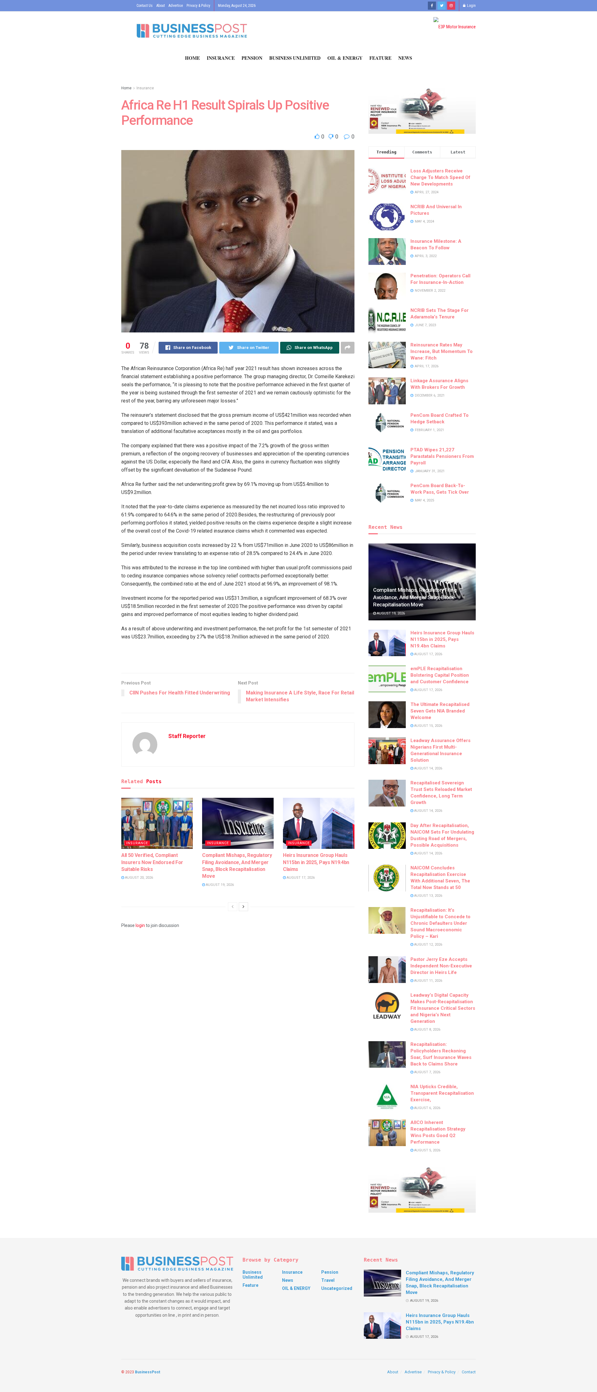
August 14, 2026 (427, 768)
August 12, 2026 (427, 945)
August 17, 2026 (300, 878)
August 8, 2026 (426, 1030)
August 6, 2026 (426, 1108)
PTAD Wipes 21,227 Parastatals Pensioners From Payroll (442, 456)
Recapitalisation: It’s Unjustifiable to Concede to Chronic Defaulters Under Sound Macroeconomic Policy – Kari (440, 923)
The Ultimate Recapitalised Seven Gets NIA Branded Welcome (440, 711)
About (160, 5)
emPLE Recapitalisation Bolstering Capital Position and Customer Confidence (439, 675)
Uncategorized (336, 1288)
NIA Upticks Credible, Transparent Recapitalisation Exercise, (442, 1093)
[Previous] (232, 906)
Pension (252, 57)
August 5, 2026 (426, 1150)
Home (192, 57)
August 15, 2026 (427, 726)
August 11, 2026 (427, 981)
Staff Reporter (187, 736)
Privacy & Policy (198, 5)
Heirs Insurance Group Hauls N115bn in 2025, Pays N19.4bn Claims (316, 862)
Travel (328, 1280)
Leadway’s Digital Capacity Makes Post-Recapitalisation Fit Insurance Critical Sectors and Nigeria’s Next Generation (442, 1008)
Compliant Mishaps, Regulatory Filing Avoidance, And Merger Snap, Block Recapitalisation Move (415, 597)
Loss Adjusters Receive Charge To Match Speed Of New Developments (440, 177)
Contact (469, 1372)
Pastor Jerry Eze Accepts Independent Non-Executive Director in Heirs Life (441, 966)
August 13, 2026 (427, 896)
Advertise (176, 5)
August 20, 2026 (138, 878)
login (140, 925)
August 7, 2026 (426, 1072)
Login (471, 5)
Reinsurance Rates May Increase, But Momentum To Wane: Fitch (441, 351)
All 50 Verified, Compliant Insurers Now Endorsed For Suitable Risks (152, 862)
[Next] (243, 906)
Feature (380, 57)
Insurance (221, 57)
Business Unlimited (295, 57)
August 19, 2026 (219, 885)
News (405, 57)
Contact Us (145, 5)
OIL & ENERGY (345, 57)
